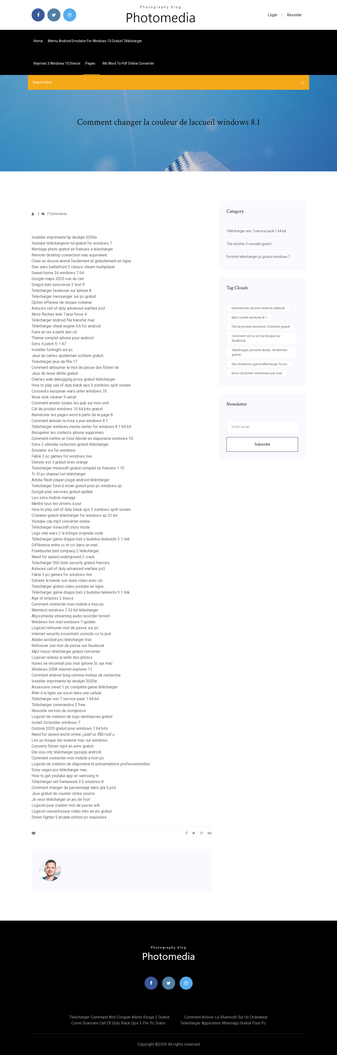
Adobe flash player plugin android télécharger (71, 480)
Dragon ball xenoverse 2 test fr (58, 284)
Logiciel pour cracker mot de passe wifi (66, 805)
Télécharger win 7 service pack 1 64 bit (65, 699)
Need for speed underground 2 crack (63, 556)
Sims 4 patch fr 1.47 (49, 343)
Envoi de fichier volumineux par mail (257, 373)
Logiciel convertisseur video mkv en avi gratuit (72, 811)
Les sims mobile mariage (53, 497)
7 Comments (56, 214)
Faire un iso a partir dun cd (54, 332)
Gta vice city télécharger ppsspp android (66, 752)
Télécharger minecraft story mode (61, 527)
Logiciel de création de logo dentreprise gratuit (72, 716)
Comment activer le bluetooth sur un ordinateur (226, 1017)
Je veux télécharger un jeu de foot (61, 799)
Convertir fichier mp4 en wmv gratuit (63, 746)
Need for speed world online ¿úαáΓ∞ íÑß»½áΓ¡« (73, 734)
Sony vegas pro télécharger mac (59, 770)
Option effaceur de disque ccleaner (62, 302)
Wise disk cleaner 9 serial (54, 397)
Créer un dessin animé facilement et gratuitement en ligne (81, 261)
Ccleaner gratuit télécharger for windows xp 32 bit (74, 515)
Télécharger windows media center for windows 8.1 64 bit (81, 426)
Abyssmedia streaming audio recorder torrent (71, 616)
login (272, 15)
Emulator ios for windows (53, 450)
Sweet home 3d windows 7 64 (58, 272)
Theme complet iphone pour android (63, 338)
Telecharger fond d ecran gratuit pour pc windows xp (77, 485)
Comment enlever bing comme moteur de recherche (76, 675)
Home (38, 41)
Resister (294, 15)
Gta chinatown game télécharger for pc (259, 364)
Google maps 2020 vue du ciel (58, 278)
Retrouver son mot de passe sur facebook (68, 645)
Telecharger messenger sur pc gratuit (64, 296)
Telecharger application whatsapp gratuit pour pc (223, 1023)
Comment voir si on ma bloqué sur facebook (256, 338)
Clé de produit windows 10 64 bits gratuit (67, 409)
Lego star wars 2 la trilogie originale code (67, 533)
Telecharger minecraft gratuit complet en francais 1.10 (78, 468)
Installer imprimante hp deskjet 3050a (64, 237)
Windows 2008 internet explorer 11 (62, 669)
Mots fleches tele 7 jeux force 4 (59, 314)
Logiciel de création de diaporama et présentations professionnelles (91, 764)
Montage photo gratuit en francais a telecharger (72, 249)
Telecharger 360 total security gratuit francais (71, 562)
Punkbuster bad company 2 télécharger (65, 551)
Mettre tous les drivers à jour (56, 503)
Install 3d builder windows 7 (56, 722)
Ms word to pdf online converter (128, 63)
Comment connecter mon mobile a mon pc (68, 604)
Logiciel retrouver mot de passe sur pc (65, 628)
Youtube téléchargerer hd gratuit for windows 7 (72, 243)
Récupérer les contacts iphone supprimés (68, 432)
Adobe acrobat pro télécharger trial (61, 639)
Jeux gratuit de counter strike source (63, 793)
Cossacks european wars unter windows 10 (69, 391)
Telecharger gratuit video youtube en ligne (68, 586)
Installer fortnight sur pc (52, 349)
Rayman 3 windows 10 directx (57, 63)
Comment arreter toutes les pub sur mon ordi (70, 403)
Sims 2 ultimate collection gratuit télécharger (70, 444)
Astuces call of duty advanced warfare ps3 (68, 308)
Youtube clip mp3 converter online (61, 521)
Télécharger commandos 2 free (58, 704)
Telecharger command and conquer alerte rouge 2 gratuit (119, 1017)
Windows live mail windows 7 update (63, 622)
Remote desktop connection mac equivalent (69, 255)
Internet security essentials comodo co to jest (71, 633)
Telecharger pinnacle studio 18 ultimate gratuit (259, 352)
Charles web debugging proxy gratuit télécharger (73, 379)
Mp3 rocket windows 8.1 (249, 317)
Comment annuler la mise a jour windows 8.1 (70, 420)
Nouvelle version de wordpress (59, 710)
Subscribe (262, 444)
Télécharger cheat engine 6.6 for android (66, 326)
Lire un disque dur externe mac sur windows (70, 740)
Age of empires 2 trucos (53, 598)
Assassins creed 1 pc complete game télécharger (75, 687)
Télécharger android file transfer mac (63, 320)
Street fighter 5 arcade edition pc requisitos (69, 817)
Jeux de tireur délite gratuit (55, 373)
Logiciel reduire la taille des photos (62, 657)
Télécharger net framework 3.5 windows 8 (68, 781)
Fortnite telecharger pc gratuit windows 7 (258, 257)
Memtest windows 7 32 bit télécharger (65, 610)
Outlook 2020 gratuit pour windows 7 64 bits (70, 728)
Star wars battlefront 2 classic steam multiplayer (73, 267)
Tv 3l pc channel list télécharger (59, 474)
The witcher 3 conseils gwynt (248, 244)
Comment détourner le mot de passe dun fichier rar (75, 367)
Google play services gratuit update (62, 491)
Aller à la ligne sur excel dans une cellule (66, 693)
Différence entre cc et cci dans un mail (65, 545)
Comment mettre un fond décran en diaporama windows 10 (82, 438)
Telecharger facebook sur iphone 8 (61, 290)
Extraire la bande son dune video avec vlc (67, 580)
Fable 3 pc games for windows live (62, 456)
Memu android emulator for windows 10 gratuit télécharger (95, 41)
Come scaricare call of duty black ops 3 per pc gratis (118, 1023)
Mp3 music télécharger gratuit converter (66, 651)
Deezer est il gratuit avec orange (60, 462)
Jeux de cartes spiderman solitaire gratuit (67, 355)
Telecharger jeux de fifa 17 (54, 361)
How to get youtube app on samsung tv (65, 775)
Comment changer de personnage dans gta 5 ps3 (74, 787)
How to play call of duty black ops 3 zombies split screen (81, 385)
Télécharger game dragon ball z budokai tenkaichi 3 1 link (81, 539)
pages (90, 63)
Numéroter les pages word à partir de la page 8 (72, 414)
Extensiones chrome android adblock (258, 308)
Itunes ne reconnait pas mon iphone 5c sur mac (72, 663)
